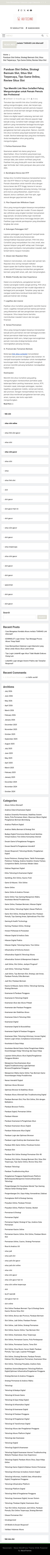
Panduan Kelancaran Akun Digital (17, 1131)
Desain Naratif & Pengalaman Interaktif (20, 846)
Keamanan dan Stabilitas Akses (17, 1012)
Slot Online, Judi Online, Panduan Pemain (20, 1320)
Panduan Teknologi (12, 1167)
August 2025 (9, 744)
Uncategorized (10, 1520)
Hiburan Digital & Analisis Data (17, 935)
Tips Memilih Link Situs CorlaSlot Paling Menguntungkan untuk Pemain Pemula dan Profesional (24, 91)
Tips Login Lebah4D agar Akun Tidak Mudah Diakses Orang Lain (23, 2)
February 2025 (10, 772)
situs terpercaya (11, 547)
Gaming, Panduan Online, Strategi (17, 926)
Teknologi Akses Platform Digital (17, 1433)
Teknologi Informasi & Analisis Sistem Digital (22, 1472)
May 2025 (8, 758)
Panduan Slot (10, 1150)
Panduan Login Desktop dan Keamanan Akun (22, 1140)
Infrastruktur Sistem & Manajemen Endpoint (22, 959)
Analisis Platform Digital (14, 825)
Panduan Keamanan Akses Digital (18, 1126)
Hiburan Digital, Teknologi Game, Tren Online (22, 945)
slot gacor (9, 499)
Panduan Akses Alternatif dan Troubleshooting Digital (25, 1095)
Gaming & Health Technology (16, 921)
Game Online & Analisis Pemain (17, 892)
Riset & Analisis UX (12, 1246)
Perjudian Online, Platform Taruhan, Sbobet (21, 1208)
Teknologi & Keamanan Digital (16, 1409)
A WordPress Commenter (15, 677)
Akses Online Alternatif (14, 805)
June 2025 (9, 753)
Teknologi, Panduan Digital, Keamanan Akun (22, 1503)
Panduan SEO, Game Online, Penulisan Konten (22, 1145)
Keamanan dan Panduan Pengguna (18, 1008)
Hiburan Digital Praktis (13, 940)
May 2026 (8, 701)
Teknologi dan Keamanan (14, 1438)
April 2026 (9, 706)
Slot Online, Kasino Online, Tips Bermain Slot (22, 1330)
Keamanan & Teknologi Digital (16, 998)
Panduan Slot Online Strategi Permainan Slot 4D (23, 1154)
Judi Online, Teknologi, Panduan (17, 969)
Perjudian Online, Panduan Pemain (18, 1203)
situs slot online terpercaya (15, 1285)
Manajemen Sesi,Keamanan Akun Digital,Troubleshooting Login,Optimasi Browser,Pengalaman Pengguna (20, 1065)
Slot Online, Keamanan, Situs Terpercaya (20, 1335)
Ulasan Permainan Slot (13, 1515)
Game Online (10, 887)
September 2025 (11, 739)
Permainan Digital (11, 1217)
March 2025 (9, 768)
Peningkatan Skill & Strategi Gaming (19, 1198)
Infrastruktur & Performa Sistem (17, 950)
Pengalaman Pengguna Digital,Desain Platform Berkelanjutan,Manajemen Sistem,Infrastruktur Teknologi (23, 1178)
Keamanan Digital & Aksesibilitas (17, 1027)
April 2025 (9, 763)
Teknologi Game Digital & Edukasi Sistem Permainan (25, 1467)
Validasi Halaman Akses (14, 1529)
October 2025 (10, 734)
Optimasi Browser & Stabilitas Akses (19, 1090)
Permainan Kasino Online (14, 1229)
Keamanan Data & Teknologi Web (17, 1017)
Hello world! (33, 677)
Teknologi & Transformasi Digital (17, 1424)
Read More (8, 404)
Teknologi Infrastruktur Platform (17, 1484)
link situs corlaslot (19, 354)
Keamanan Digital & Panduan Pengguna (20, 1031)
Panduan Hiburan (11, 1116)
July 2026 (8, 691)
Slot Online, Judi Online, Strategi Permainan (21, 1325)
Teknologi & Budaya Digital (15, 1390)
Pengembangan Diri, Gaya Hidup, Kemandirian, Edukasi (26, 1193)
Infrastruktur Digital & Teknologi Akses (20, 955)
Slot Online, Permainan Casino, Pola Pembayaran (24, 1340)
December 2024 (11, 782)
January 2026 (10, 720)
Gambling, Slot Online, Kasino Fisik (18, 878)
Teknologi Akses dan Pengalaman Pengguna (22, 1429)
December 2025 (11, 725)
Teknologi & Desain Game (15, 1395)
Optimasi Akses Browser (14, 1085)
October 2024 (10, 791)
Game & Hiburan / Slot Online (16, 883)
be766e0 (9, 99)
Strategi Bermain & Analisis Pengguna (19, 1376)
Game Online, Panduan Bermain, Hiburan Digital (23, 904)
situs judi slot (10, 1256)
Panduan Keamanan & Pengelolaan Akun (20, 1121)
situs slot (8, 442)
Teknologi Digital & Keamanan (16, 1448)
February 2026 (10, 715)
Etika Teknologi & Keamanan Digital (18, 873)
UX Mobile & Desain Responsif (16, 1525)
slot (6, 490)
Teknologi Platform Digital (15, 1489)
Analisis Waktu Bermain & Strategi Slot (20, 829)
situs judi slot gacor (12, 1261)
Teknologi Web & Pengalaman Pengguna (20, 1494)
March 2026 (9, 710)
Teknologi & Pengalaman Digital (17, 1419)
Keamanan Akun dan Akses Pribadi (18, 1003)
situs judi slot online (13, 1265)
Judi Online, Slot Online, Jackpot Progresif (21, 964)
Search (6, 612)
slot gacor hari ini (11, 509)
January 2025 (10, 777)
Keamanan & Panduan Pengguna (17, 993)
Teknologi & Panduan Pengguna (17, 1414)
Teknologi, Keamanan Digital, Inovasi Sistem (22, 1498)
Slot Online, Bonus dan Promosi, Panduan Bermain (24, 1316)
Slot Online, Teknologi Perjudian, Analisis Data (23, 1364)
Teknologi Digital (11, 1443)
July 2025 (8, 748)
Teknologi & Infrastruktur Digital (17, 1405)
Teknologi (8, 1386)
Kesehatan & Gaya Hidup (14, 1043)
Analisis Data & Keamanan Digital (18, 810)
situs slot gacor (11, 528)
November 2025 (11, 729)
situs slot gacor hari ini (14, 1280)
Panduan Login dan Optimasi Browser (19, 1135)
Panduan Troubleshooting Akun (17, 1171)
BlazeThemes (26, 1551)
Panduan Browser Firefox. (15, 1107)
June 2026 (9, 696)
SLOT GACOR (10, 1294)
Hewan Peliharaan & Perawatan (17, 931)
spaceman (9, 585)
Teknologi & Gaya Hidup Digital (17, 1400)
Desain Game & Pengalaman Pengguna (20, 841)
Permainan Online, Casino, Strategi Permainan (22, 1242)
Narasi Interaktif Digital (14, 1080)
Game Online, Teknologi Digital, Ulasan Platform (23, 909)
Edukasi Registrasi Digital (15, 868)
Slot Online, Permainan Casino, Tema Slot (21, 1344)
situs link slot (10, 480)
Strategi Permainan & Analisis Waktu (19, 1381)
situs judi (8, 1251)
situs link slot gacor (12, 433)
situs (7, 471)
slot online (9, 1304)
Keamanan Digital (11, 1022)
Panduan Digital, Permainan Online (18, 1112)
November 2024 (11, 787)
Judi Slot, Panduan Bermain (15, 981)
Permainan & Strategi (13, 1213)
